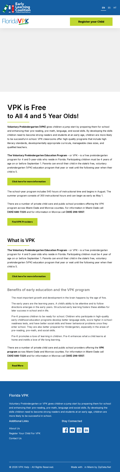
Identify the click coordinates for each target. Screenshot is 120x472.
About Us (14, 428)
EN (103, 7)
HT (115, 7)
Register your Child (91, 21)
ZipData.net (104, 467)
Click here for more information (29, 181)
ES (109, 7)
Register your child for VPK (24, 433)
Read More (17, 365)
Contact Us (15, 438)
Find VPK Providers (22, 222)
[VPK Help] (15, 22)
